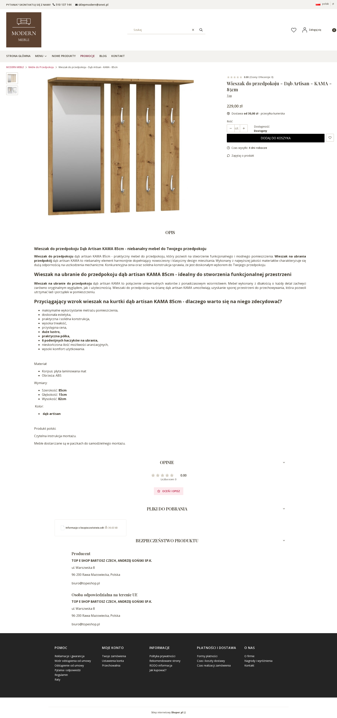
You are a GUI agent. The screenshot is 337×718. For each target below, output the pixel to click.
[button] (201, 29)
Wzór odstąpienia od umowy (73, 661)
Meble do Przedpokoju (41, 67)
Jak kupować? (157, 670)
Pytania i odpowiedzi (68, 670)
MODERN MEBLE (15, 67)
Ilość (230, 121)
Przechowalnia (111, 665)
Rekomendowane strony (164, 661)
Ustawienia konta (113, 661)
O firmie (249, 656)
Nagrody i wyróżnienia (258, 661)
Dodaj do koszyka (276, 138)
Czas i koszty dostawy (211, 661)
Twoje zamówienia (114, 656)
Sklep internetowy (167, 712)
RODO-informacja (160, 665)
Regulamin (61, 675)
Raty (57, 679)
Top (229, 96)
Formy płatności (207, 656)
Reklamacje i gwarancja (69, 656)
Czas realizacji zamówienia (214, 665)
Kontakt (249, 665)
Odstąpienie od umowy (69, 665)
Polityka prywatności (162, 656)
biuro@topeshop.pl (86, 583)
